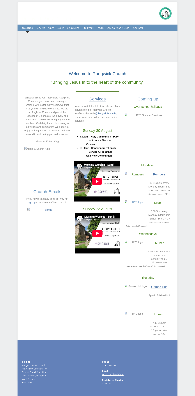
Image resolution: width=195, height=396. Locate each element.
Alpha (51, 28)
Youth (101, 28)
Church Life (73, 28)
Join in (60, 28)
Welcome (27, 28)
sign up (32, 202)
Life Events (88, 28)
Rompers (159, 174)
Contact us (139, 28)
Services (40, 28)
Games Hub (159, 287)
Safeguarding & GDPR (118, 28)
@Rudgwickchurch (105, 113)
